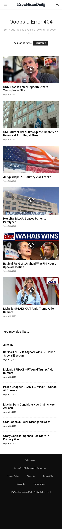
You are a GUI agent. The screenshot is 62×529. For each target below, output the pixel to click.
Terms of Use (39, 484)
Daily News (30, 460)
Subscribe (21, 484)
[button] (5, 4)
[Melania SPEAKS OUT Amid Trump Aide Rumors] (31, 291)
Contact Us (48, 476)
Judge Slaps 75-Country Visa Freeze (27, 177)
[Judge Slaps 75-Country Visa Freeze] (31, 159)
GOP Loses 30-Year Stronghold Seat (26, 422)
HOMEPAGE (41, 43)
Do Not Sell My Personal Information (30, 468)
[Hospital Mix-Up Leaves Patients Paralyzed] (31, 201)
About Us (31, 476)
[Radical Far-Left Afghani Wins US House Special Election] (31, 246)
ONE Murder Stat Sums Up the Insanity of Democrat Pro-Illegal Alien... (30, 133)
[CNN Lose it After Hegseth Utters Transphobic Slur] (31, 69)
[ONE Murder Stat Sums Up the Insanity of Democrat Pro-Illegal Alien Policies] (31, 114)
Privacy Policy (13, 476)
